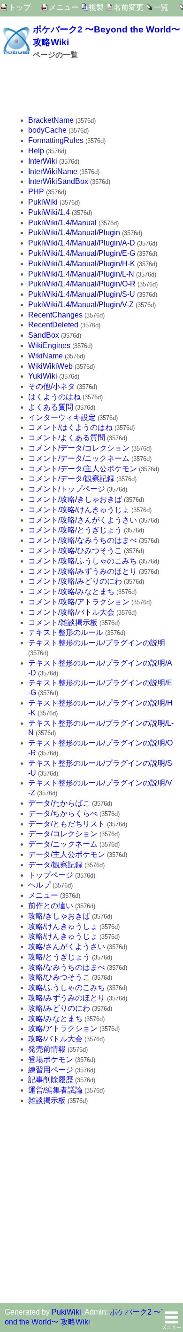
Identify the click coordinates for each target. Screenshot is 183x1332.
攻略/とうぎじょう (59, 957)
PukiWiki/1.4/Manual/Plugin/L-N (81, 274)
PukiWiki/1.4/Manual (62, 223)
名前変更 (129, 7)
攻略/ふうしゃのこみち (66, 987)
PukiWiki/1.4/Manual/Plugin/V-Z (81, 305)
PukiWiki (43, 202)
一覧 (160, 7)
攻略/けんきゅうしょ (63, 926)
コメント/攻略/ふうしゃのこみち (82, 561)
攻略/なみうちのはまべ (66, 967)
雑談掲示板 (47, 1100)
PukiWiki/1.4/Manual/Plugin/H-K (81, 264)
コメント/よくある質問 (66, 438)
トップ (19, 7)
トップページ (50, 875)
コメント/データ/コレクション (79, 448)
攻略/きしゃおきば (59, 916)
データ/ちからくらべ (63, 813)
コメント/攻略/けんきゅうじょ (79, 510)
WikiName (45, 356)
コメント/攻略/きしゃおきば (75, 499)
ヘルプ (39, 885)
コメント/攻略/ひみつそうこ (75, 551)
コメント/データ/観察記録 (71, 479)
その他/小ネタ (51, 386)
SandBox (43, 335)
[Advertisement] (91, 88)
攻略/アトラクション (63, 1028)
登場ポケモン (50, 1059)
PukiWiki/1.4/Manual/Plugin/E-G (81, 253)
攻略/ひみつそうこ (59, 977)
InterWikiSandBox (58, 181)
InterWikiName (52, 171)
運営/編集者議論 (55, 1090)
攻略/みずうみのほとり (66, 998)
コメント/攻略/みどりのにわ (75, 581)
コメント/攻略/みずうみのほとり (82, 571)
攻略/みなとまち (55, 1019)
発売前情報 (47, 1049)
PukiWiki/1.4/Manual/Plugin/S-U (81, 294)
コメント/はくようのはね (70, 427)
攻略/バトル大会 (55, 1039)
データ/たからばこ (59, 803)
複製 (96, 7)
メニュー (64, 7)
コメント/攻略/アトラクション (79, 602)
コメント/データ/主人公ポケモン (82, 469)
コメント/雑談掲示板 (63, 622)
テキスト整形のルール (65, 632)
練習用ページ (50, 1070)
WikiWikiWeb (50, 366)
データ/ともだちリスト (66, 824)
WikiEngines (49, 345)
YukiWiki (42, 376)
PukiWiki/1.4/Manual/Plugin (74, 233)
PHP (36, 192)
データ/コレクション (63, 834)
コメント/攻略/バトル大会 (71, 612)
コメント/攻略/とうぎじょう (75, 530)
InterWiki (42, 161)
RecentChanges (55, 315)
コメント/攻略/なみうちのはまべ (82, 540)
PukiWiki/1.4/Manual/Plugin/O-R (82, 284)
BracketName (51, 120)
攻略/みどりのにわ (59, 1008)
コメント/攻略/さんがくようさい (82, 520)
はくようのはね (54, 397)
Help (36, 151)
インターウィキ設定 (62, 417)
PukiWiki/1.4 (49, 212)
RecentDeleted (53, 325)
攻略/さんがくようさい (66, 947)
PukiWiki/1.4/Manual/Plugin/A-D (81, 243)
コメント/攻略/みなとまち (71, 591)
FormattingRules (56, 140)
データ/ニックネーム (63, 844)
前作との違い (50, 906)
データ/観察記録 (55, 865)
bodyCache (47, 130)
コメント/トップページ (66, 489)
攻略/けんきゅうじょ (63, 936)
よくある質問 (50, 407)
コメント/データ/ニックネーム (79, 458)
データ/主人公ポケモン (66, 854)
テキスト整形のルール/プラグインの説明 (96, 643)
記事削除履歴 (50, 1080)
